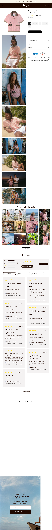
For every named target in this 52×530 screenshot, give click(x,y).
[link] (11, 267)
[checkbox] (37, 273)
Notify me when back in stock (35, 32)
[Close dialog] (39, 477)
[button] (8, 215)
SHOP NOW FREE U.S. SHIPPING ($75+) (26, 1)
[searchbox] (9, 273)
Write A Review (43, 264)
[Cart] (49, 5)
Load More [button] (26, 248)
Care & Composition (32, 40)
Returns (30, 47)
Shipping (30, 44)
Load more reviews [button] (26, 391)
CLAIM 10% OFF (20, 512)
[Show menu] (2, 5)
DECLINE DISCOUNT (20, 517)
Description (30, 37)
